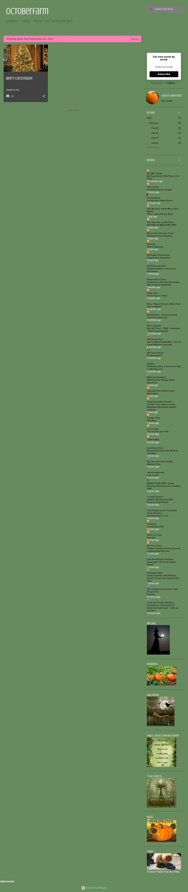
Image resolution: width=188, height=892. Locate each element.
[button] (44, 96)
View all (135, 39)
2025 (149, 118)
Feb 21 (155, 133)
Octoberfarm (27, 11)
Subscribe (164, 74)
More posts (73, 110)
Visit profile (167, 101)
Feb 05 (155, 138)
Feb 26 (155, 128)
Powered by (157, 83)
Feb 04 (155, 143)
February (153, 123)
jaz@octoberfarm (171, 95)
